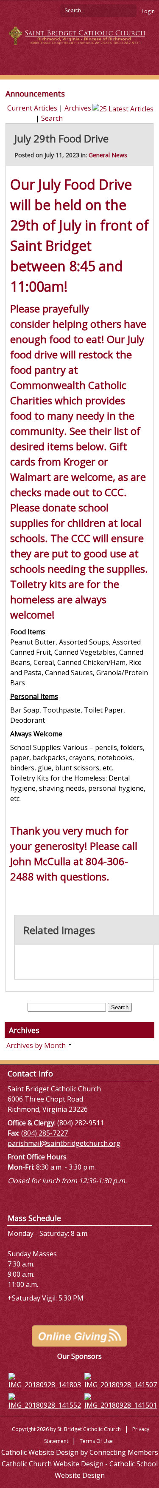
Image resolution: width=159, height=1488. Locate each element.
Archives (77, 108)
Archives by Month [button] (36, 1045)
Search (130, 10)
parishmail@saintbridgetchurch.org (64, 1143)
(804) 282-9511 (80, 1122)
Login (148, 11)
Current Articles (32, 108)
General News (108, 155)
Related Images (59, 930)
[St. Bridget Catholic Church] (80, 35)
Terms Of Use (96, 1441)
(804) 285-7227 (44, 1133)
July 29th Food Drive (61, 138)
